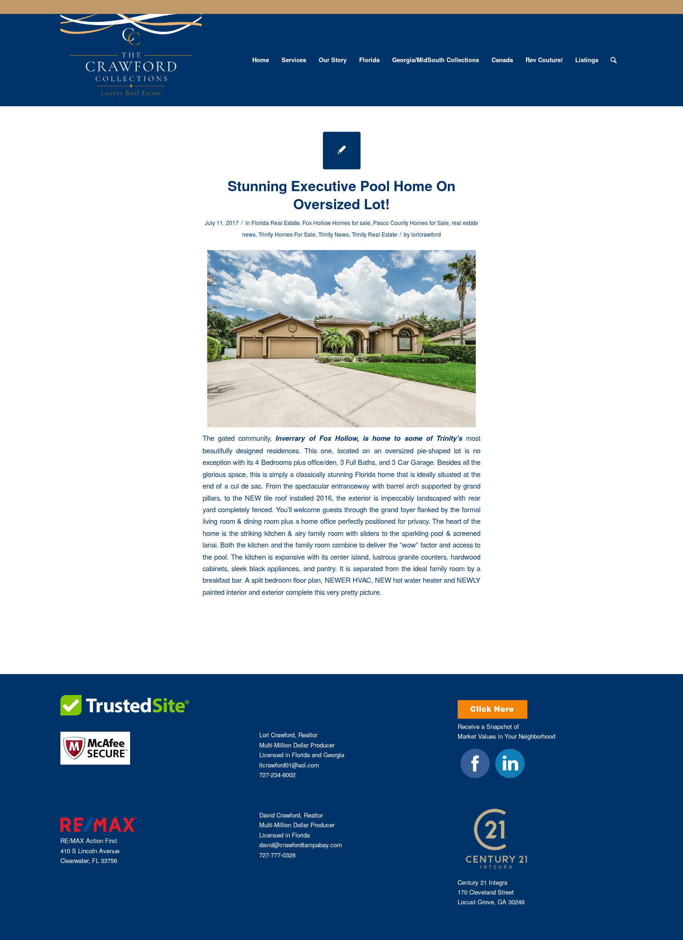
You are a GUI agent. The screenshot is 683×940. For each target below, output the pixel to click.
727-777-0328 (277, 854)
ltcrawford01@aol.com (289, 764)
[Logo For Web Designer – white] (131, 59)
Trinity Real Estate (374, 234)
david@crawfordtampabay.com (300, 844)
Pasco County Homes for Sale (411, 222)
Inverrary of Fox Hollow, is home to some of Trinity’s (367, 438)
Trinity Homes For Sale (286, 234)
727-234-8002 (277, 774)
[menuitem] (260, 59)
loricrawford (426, 234)
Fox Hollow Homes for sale (336, 222)
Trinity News (333, 234)
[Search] (613, 59)
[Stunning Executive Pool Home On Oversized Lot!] (342, 150)
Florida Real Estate (275, 222)
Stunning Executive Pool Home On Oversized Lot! (341, 194)
